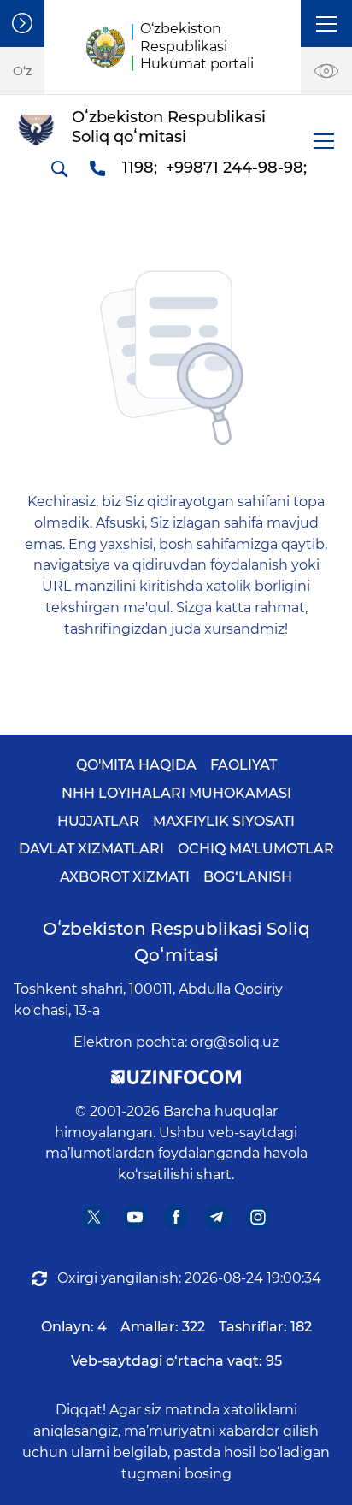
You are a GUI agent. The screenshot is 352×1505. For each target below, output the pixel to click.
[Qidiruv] (59, 168)
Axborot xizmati (125, 877)
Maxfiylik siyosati (224, 821)
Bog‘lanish (247, 877)
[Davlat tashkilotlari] (22, 23)
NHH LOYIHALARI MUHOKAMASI (176, 793)
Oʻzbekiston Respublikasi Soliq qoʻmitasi (176, 941)
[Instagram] (258, 1216)
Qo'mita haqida (136, 765)
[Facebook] (176, 1216)
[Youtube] (135, 1216)
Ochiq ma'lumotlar (256, 849)
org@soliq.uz (235, 1042)
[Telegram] (217, 1216)
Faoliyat (243, 765)
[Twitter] (94, 1216)
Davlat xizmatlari (91, 849)
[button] (326, 23)
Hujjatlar (98, 821)
